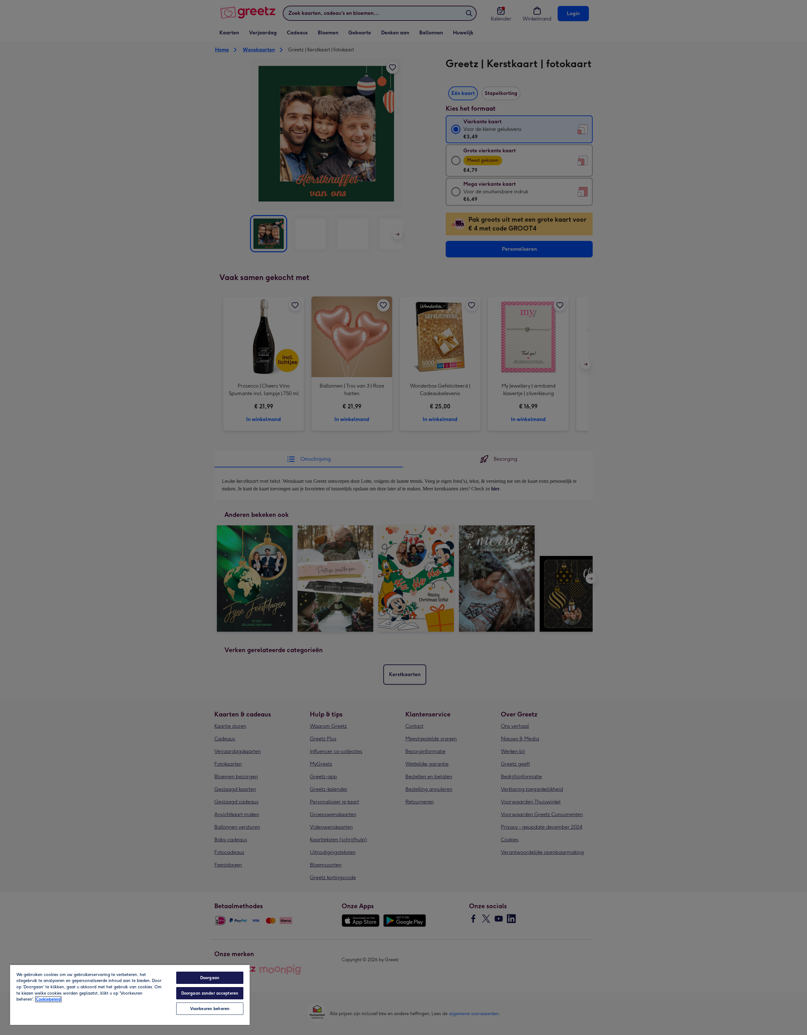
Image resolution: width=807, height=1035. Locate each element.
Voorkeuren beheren (209, 1008)
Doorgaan (209, 977)
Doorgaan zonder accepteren (209, 993)
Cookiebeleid (48, 999)
